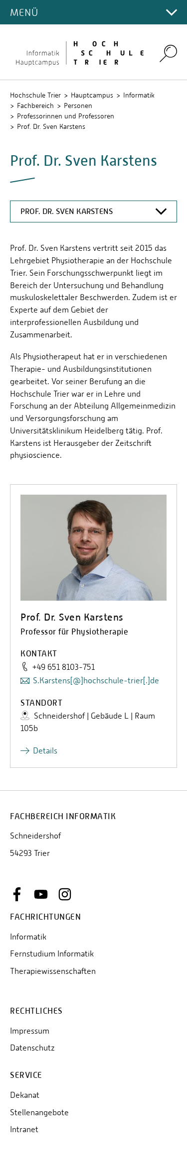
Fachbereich (35, 105)
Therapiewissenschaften (53, 971)
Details (45, 750)
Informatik (139, 95)
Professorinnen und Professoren (65, 116)
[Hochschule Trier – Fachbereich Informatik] (78, 52)
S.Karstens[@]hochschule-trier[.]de (96, 680)
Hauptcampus (92, 95)
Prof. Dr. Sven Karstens (51, 126)
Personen (78, 105)
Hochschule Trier (35, 95)
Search (168, 53)
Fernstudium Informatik (52, 953)
